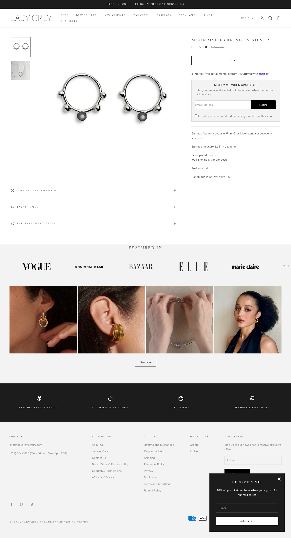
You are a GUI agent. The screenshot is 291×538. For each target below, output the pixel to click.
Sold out (236, 60)
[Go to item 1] (21, 47)
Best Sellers (86, 15)
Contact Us (99, 457)
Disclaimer (150, 477)
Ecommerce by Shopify (71, 522)
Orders (194, 444)
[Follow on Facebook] (11, 504)
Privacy (148, 470)
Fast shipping (181, 407)
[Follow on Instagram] (22, 504)
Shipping (149, 457)
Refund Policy (152, 490)
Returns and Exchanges (159, 444)
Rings (208, 15)
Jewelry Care (100, 451)
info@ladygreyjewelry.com (26, 444)
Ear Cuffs (141, 15)
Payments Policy (154, 464)
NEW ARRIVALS (115, 15)
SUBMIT (264, 104)
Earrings (164, 15)
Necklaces (187, 15)
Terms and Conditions (157, 484)
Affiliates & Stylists (103, 477)
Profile (194, 451)
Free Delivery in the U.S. (39, 407)
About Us (98, 444)
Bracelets (69, 21)
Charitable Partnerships (107, 470)
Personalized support (252, 407)
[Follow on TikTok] (32, 504)
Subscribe (247, 520)
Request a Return (155, 451)
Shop (64, 15)
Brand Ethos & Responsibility (110, 464)
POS (42, 522)
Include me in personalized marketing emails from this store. (236, 116)
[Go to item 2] (21, 70)
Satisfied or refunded (110, 407)
